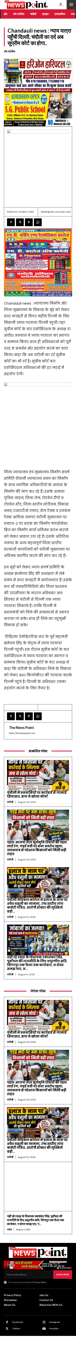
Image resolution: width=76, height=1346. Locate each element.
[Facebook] (11, 222)
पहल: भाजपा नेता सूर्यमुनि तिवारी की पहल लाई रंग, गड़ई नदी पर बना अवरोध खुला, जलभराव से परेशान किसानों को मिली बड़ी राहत (37, 848)
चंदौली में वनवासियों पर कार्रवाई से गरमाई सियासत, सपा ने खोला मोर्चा (37, 794)
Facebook (17, 1322)
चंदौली (10, 802)
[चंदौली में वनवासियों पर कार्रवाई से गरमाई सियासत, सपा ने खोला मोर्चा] (38, 775)
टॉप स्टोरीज (9, 51)
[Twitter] (20, 222)
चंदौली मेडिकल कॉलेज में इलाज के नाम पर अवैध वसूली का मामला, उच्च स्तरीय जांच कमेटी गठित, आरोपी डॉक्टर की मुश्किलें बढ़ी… (37, 906)
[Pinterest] (29, 222)
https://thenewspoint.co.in (22, 733)
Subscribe (62, 1274)
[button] (66, 262)
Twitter (16, 1328)
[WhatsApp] (38, 222)
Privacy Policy (39, 1282)
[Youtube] (44, 1329)
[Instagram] (44, 1322)
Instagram (54, 1322)
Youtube (53, 1328)
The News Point (21, 727)
